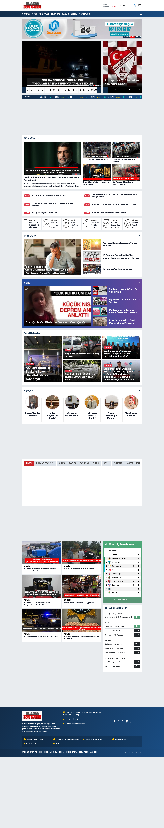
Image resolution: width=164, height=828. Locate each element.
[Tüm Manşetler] (139, 138)
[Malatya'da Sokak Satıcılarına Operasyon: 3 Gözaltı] (81, 620)
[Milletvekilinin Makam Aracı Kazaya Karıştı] (41, 620)
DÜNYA (74, 752)
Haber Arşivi (60, 744)
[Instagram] (122, 721)
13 (69, 90)
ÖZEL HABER (83, 752)
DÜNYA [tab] (62, 463)
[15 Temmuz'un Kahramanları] (92, 269)
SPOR (34, 14)
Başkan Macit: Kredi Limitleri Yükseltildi (136, 225)
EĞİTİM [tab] (72, 463)
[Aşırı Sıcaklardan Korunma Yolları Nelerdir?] (92, 244)
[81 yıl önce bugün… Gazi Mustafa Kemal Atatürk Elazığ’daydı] (100, 322)
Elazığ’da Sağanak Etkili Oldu (45, 213)
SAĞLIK (65, 14)
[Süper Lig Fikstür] (139, 608)
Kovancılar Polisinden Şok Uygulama (79, 603)
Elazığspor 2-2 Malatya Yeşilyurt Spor (49, 195)
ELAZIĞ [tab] (96, 463)
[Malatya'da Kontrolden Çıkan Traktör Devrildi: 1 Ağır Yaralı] (41, 552)
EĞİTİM (74, 14)
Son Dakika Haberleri (33, 744)
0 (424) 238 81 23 (72, 719)
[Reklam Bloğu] (82, 29)
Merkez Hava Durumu (35, 739)
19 (91, 90)
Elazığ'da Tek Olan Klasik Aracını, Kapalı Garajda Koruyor (95, 225)
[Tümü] (139, 333)
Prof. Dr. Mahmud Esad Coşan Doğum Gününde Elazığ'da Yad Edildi (55, 225)
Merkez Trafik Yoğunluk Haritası (67, 739)
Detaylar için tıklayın (122, 600)
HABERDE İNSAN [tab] (133, 463)
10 (57, 90)
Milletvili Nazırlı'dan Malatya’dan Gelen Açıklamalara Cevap (115, 225)
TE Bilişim (138, 753)
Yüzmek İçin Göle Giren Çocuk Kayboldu (75, 225)
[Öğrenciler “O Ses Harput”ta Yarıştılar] (100, 301)
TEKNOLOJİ (44, 14)
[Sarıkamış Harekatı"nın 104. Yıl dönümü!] (100, 290)
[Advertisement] (82, 117)
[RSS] (130, 721)
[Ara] (137, 14)
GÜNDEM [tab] (118, 463)
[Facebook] (114, 721)
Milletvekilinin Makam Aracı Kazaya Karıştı (41, 636)
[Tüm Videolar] (139, 283)
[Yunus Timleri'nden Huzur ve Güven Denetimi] (81, 552)
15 (76, 90)
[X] (118, 721)
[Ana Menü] (140, 14)
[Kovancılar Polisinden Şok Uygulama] (81, 586)
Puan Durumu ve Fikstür (94, 739)
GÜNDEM (26, 14)
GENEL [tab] (106, 463)
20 (95, 90)
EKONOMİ (55, 14)
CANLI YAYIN (85, 14)
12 (65, 90)
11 (61, 90)
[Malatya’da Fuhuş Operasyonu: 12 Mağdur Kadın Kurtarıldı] (41, 586)
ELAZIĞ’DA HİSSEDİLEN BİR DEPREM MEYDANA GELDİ (34, 225)
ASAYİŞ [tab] (29, 463)
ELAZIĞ (68, 752)
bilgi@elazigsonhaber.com (75, 723)
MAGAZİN (93, 752)
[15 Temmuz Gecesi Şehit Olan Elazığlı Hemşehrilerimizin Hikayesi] (92, 257)
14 (73, 90)
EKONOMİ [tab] (84, 463)
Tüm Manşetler (120, 739)
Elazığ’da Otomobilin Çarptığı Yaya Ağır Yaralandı (114, 204)
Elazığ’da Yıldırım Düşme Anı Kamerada (110, 213)
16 (80, 90)
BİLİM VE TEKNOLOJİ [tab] (45, 463)
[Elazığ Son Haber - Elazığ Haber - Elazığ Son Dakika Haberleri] (32, 5)
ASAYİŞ (73, 220)
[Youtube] (126, 721)
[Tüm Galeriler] (139, 236)
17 (84, 90)
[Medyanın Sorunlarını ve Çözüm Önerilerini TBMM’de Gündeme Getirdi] (100, 311)
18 (88, 90)
